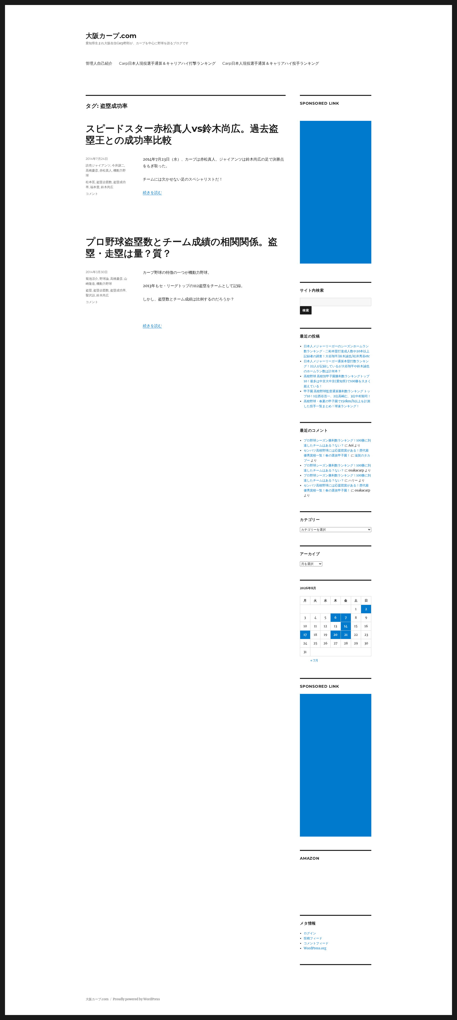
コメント (92, 194)
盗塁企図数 (104, 182)
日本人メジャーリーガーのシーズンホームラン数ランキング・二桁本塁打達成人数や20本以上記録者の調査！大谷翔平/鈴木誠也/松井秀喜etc (337, 351)
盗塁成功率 (118, 290)
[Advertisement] (336, 192)
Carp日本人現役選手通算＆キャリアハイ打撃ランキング (167, 63)
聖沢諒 (90, 295)
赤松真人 (105, 170)
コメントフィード (316, 943)
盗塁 (89, 290)
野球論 (104, 278)
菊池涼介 (92, 278)
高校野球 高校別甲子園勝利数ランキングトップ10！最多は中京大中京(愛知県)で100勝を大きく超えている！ (337, 381)
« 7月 (314, 660)
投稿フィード (313, 938)
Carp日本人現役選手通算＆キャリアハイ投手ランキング (270, 63)
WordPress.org (315, 948)
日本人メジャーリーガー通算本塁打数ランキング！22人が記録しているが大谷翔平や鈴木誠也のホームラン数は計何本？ (336, 366)
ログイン (310, 933)
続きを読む (152, 192)
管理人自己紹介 (99, 63)
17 (305, 635)
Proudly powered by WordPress (136, 999)
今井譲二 (118, 165)
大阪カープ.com (111, 36)
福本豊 (94, 187)
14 (346, 626)
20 (335, 635)
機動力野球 (104, 283)
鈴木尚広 (107, 187)
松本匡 (90, 182)
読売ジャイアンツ (98, 165)
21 (346, 635)
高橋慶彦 (92, 170)
